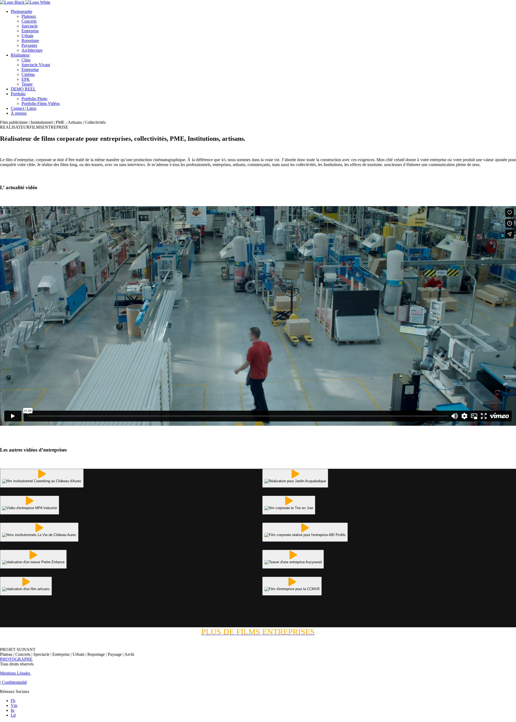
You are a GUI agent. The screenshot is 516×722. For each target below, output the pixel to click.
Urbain (27, 35)
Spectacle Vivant (36, 64)
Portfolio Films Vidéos (41, 103)
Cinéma (28, 74)
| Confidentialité (13, 682)
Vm (14, 705)
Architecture (32, 50)
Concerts (29, 21)
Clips (26, 60)
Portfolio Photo (34, 98)
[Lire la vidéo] (42, 478)
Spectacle (30, 26)
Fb (13, 700)
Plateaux (29, 16)
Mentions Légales (15, 673)
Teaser (27, 84)
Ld (13, 715)
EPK (26, 79)
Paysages (29, 45)
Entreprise (30, 31)
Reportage (30, 40)
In (12, 710)
